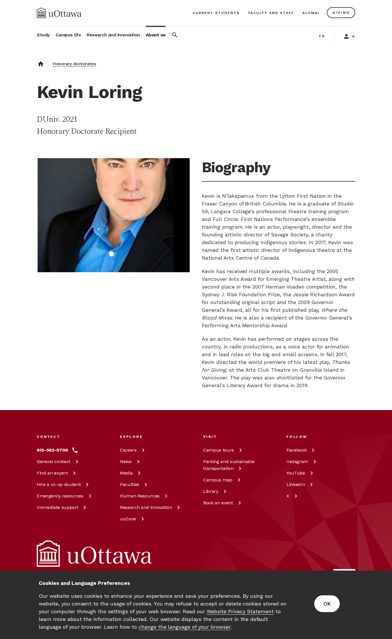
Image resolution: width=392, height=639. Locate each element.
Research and (146, 507)
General (53, 461)
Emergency (60, 496)
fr (322, 36)
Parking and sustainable (228, 465)
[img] (59, 13)
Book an (218, 502)
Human (140, 496)
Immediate (57, 507)
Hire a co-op (59, 484)
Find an (52, 473)
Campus (218, 450)
